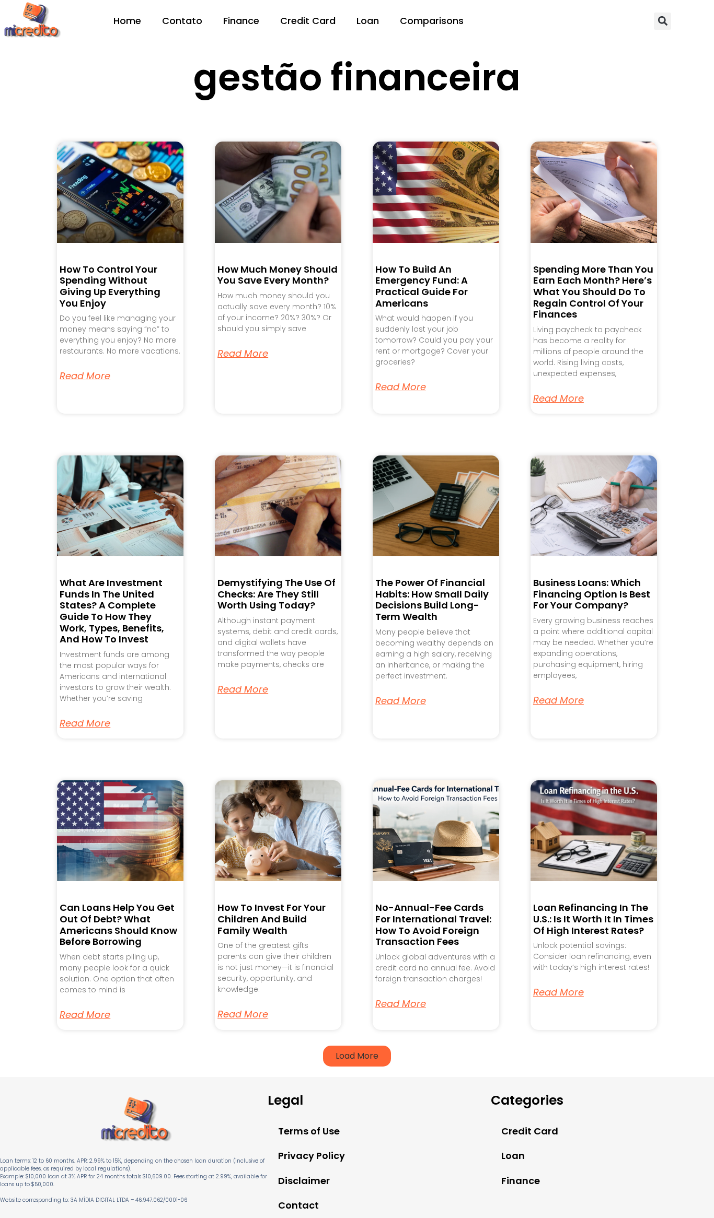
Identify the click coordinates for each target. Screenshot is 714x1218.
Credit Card (308, 20)
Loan (367, 20)
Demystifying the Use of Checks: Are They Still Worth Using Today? (276, 594)
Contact (298, 1205)
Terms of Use (309, 1131)
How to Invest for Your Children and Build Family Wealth (271, 918)
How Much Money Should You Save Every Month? (277, 275)
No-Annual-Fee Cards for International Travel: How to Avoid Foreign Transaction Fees (433, 924)
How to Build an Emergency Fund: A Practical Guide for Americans (421, 286)
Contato (182, 20)
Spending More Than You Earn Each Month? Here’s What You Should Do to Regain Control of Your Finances (593, 292)
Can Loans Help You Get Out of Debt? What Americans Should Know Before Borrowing (118, 924)
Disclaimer (304, 1180)
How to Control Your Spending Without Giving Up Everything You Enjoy (110, 286)
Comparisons (432, 20)
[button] (662, 21)
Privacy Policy (311, 1155)
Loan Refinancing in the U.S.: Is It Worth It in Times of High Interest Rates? (593, 918)
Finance (241, 20)
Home (127, 20)
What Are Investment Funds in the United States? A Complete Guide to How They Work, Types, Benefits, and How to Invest (112, 611)
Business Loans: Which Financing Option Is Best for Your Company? (591, 594)
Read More (85, 376)
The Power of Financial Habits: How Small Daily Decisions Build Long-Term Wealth (432, 599)
